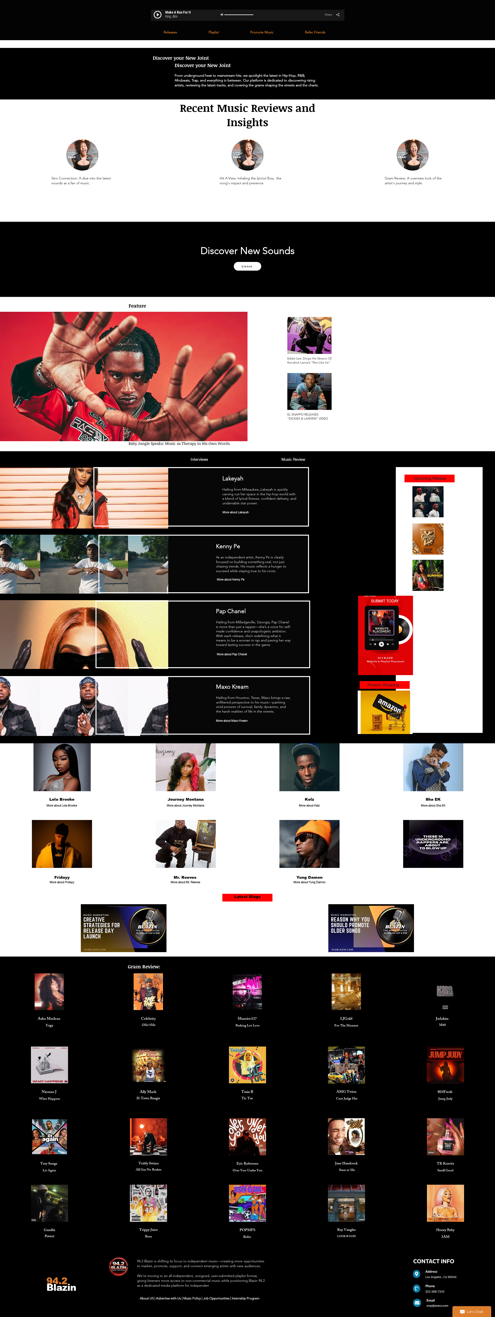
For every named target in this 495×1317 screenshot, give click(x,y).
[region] (199, 459)
